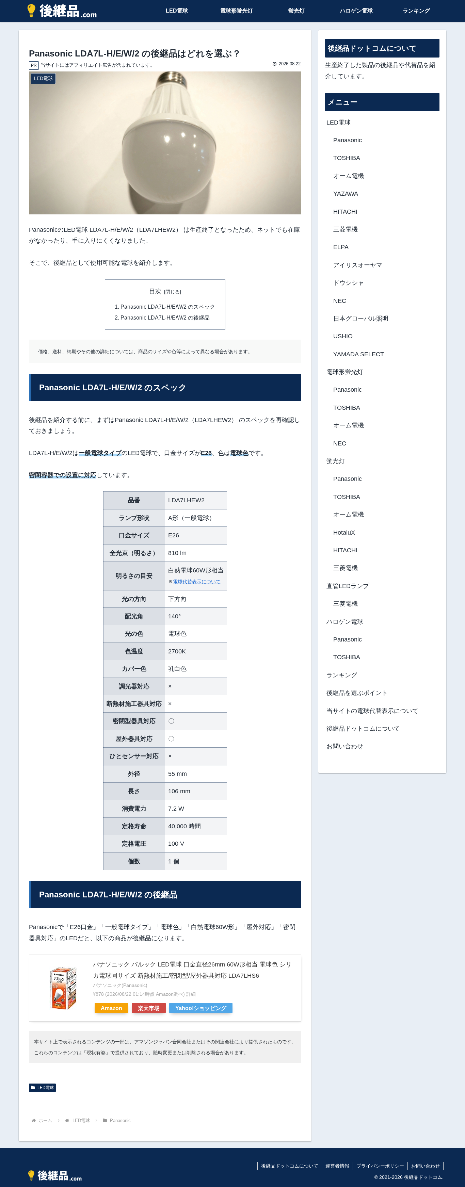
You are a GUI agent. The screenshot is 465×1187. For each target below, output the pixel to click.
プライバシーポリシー (380, 1166)
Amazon (111, 1008)
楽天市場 (149, 1008)
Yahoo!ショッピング (200, 1008)
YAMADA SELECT (358, 354)
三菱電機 (345, 229)
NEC (339, 300)
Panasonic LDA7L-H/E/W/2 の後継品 (165, 317)
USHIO (343, 336)
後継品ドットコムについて (363, 728)
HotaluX (344, 532)
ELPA (341, 247)
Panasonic (347, 140)
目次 (155, 291)
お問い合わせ (344, 746)
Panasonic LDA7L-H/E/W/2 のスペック (168, 307)
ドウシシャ (348, 282)
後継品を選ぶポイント (357, 692)
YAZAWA (345, 193)
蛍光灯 (335, 461)
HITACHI (345, 211)
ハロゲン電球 (344, 621)
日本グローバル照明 (360, 318)
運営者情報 (337, 1166)
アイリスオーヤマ (357, 265)
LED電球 (45, 1087)
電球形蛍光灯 (344, 372)
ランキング (341, 675)
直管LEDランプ (347, 586)
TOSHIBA (346, 158)
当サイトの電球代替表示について (372, 711)
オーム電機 (348, 176)
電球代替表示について (197, 581)
